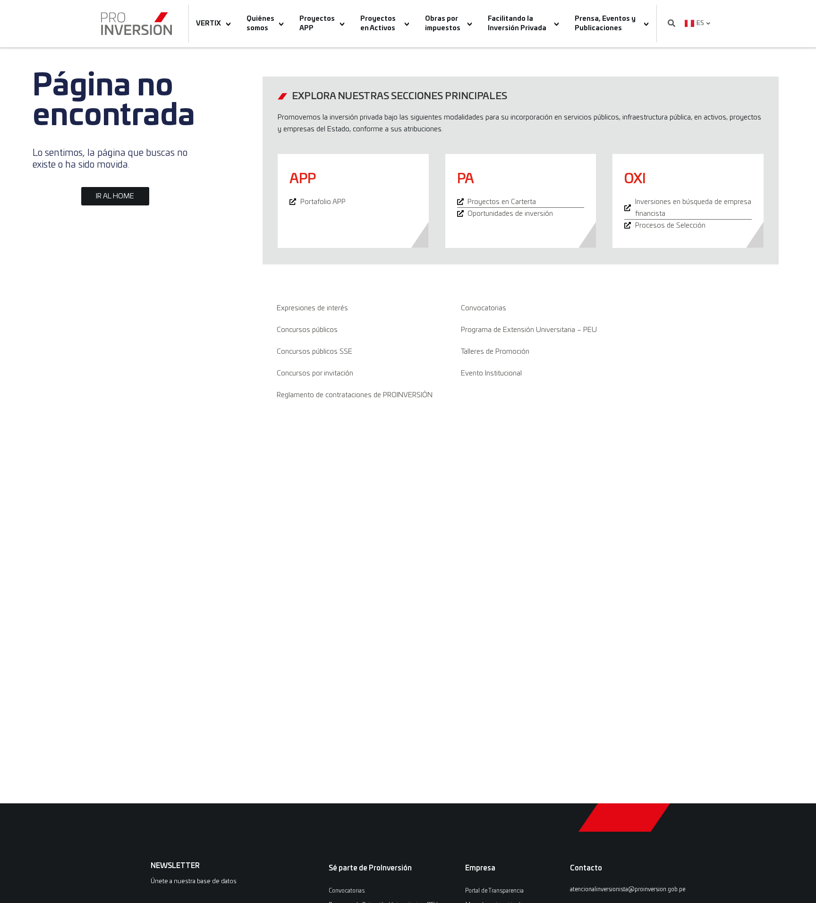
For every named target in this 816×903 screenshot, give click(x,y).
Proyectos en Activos (378, 24)
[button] (671, 24)
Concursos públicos (307, 329)
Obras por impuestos (442, 24)
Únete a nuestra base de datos (194, 881)
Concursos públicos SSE (314, 351)
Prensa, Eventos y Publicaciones (605, 24)
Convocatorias (483, 308)
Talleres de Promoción (495, 351)
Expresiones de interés (312, 308)
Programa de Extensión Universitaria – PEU (529, 329)
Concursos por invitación (315, 373)
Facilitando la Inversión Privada (517, 24)
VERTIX (208, 23)
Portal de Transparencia (494, 891)
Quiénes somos (260, 24)
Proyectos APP (317, 24)
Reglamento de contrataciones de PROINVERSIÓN (355, 395)
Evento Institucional (491, 373)
